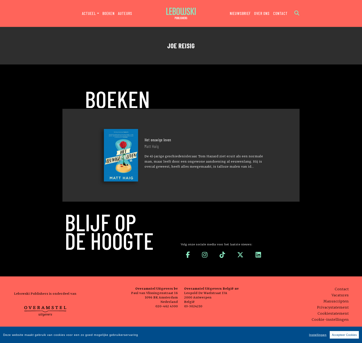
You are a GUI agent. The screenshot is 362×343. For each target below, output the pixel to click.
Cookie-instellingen (330, 319)
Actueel (89, 13)
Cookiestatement (333, 313)
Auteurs (125, 13)
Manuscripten (336, 301)
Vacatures (340, 295)
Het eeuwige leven (158, 140)
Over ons (262, 13)
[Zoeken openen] (297, 13)
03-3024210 (193, 306)
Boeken (108, 13)
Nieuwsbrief (240, 13)
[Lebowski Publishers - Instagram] (205, 255)
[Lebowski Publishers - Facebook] (188, 255)
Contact (280, 13)
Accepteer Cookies (344, 334)
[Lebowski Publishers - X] (240, 255)
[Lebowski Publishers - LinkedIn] (258, 255)
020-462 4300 (166, 306)
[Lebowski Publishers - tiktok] (222, 255)
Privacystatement (333, 307)
